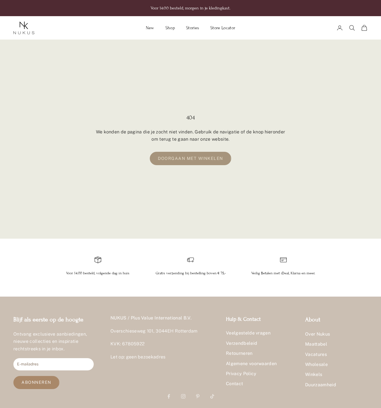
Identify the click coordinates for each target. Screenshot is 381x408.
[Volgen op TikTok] (212, 396)
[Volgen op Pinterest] (198, 396)
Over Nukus (317, 334)
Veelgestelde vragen (248, 333)
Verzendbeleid (241, 343)
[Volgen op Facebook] (169, 396)
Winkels (313, 374)
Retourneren (239, 353)
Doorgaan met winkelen (190, 158)
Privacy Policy (241, 373)
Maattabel (316, 344)
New (150, 27)
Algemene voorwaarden (251, 363)
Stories (192, 27)
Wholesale (316, 364)
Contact (234, 383)
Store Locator (222, 27)
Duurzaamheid (320, 384)
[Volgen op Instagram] (183, 396)
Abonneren (36, 382)
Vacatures (316, 354)
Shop (170, 27)
